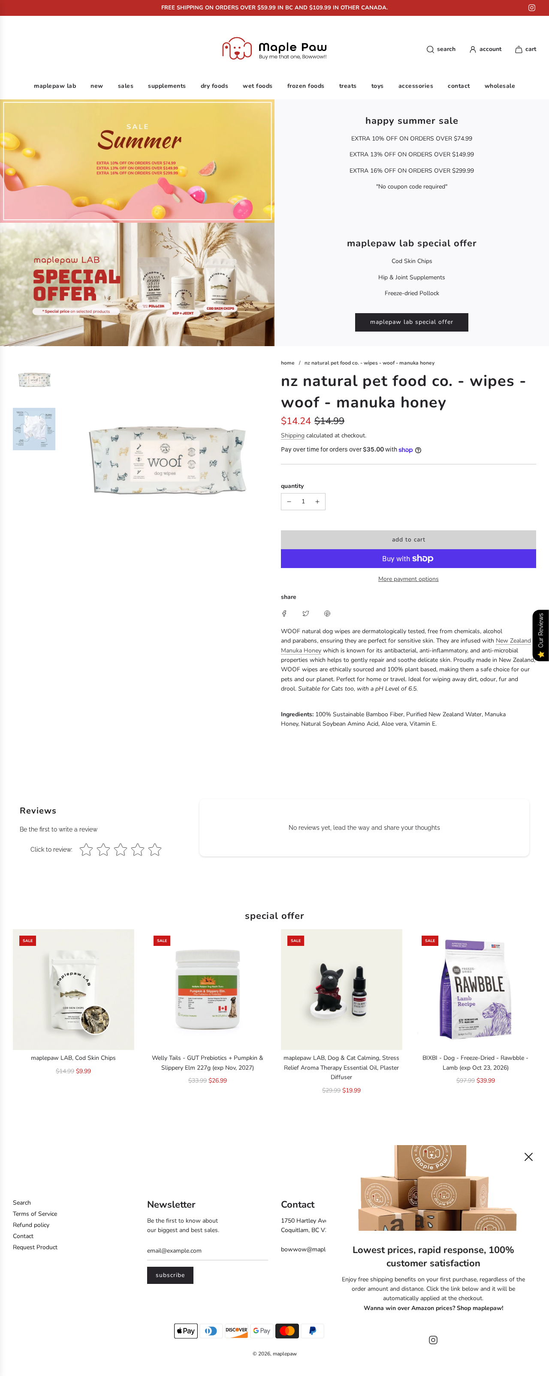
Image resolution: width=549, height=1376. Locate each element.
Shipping (293, 435)
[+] (317, 502)
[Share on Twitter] (306, 613)
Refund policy (31, 1225)
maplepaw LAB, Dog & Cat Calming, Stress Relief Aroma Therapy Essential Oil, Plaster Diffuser (341, 1067)
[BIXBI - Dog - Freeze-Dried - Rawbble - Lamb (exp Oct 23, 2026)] (476, 989)
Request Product (35, 1247)
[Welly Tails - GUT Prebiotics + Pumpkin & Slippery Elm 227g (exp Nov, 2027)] (207, 989)
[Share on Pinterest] (327, 613)
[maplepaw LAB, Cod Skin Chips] (73, 989)
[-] (289, 502)
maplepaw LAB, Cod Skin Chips (73, 1058)
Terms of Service (35, 1214)
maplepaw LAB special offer (411, 322)
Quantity (292, 486)
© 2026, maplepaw (275, 1353)
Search (22, 1203)
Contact (23, 1236)
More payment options (408, 579)
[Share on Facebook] (284, 613)
